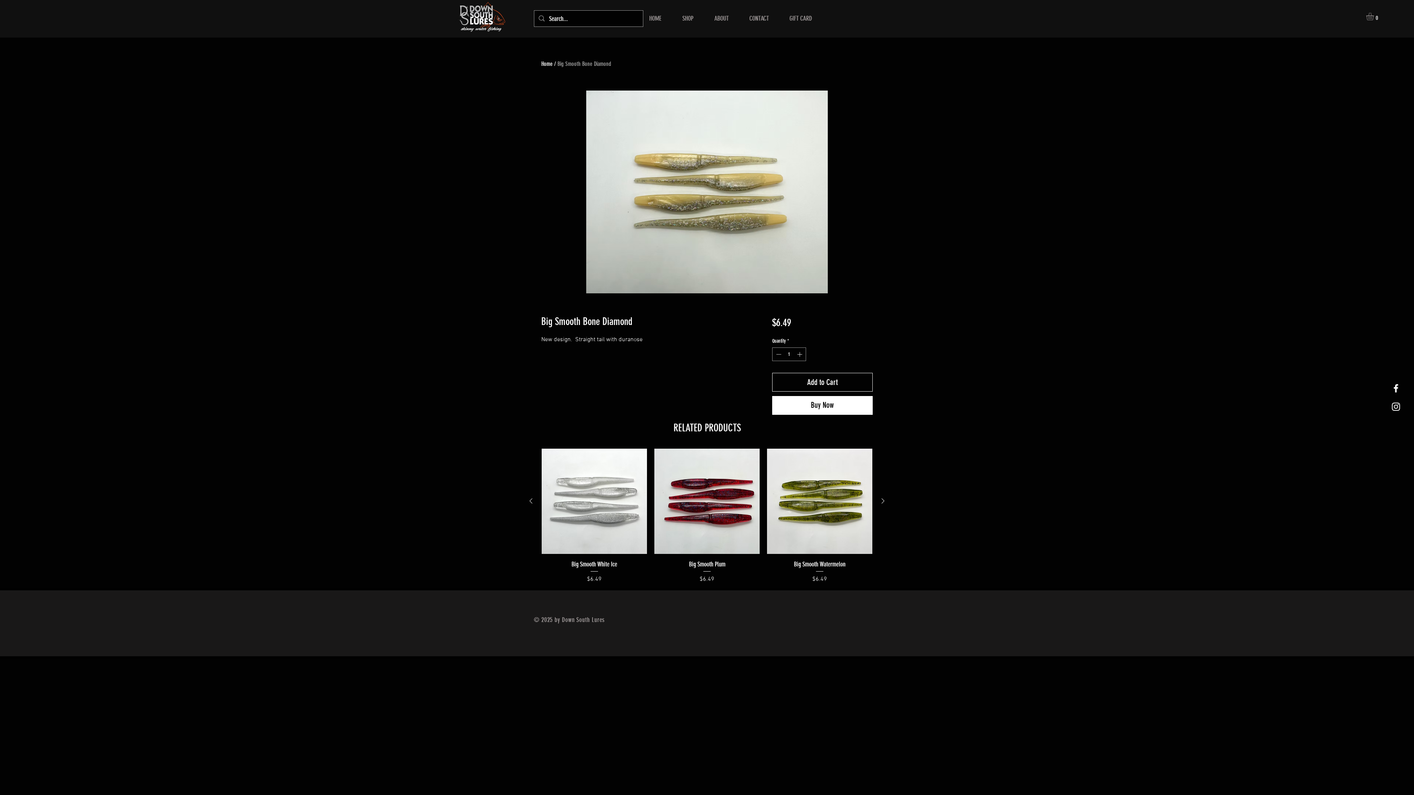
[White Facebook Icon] (1395, 388)
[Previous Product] (531, 501)
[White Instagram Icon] (1395, 406)
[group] (707, 516)
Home (547, 63)
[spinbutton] (789, 354)
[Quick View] (594, 501)
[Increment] (800, 354)
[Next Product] (883, 501)
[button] (1374, 16)
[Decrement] (777, 354)
